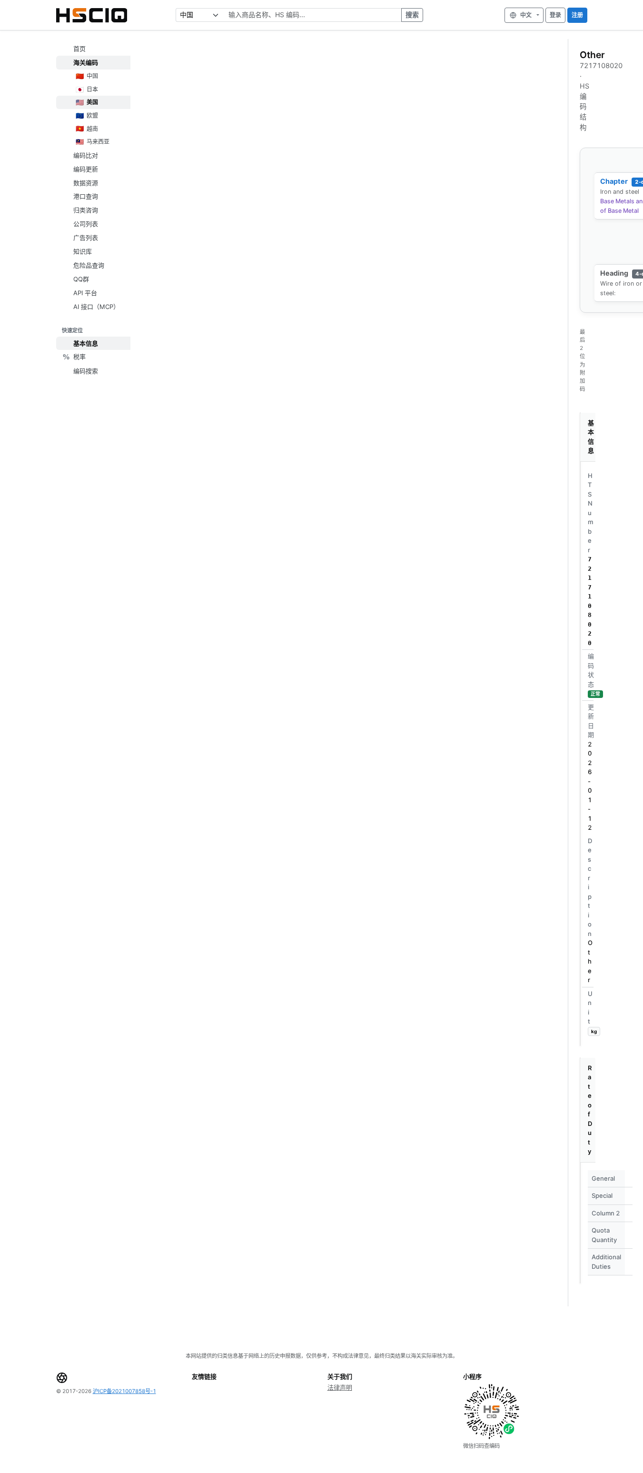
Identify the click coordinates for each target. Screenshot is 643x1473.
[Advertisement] (351, 110)
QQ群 (81, 278)
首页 (79, 48)
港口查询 (85, 196)
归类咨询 (85, 210)
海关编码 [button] (85, 62)
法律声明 (339, 1387)
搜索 (412, 14)
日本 (87, 89)
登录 (555, 15)
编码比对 (85, 155)
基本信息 (85, 343)
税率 (79, 356)
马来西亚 (92, 142)
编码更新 (85, 168)
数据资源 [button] (85, 182)
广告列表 (85, 237)
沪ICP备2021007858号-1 (124, 1391)
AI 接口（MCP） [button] (96, 306)
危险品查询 (88, 265)
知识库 (82, 251)
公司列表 (85, 224)
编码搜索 (85, 370)
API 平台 (85, 292)
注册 (577, 15)
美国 (87, 102)
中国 (87, 76)
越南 (87, 128)
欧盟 (87, 115)
